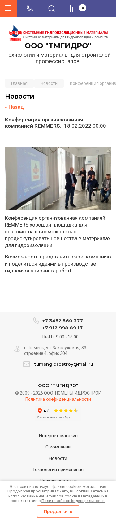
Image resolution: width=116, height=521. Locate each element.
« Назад (14, 107)
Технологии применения (58, 469)
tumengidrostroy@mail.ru (63, 364)
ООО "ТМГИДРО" (58, 46)
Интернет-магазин (58, 436)
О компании (58, 447)
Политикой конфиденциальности (73, 500)
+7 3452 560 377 (62, 321)
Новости (58, 458)
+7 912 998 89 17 (62, 328)
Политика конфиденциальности (58, 399)
